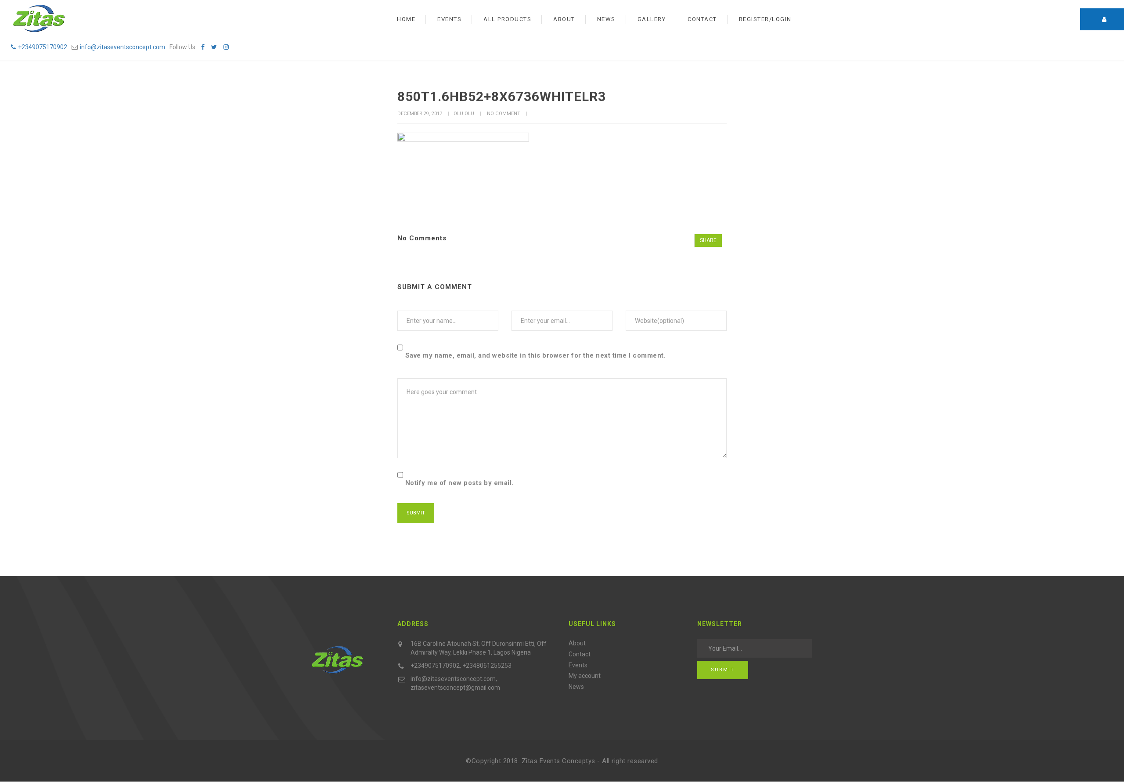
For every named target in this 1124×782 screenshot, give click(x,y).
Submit (723, 670)
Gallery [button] (652, 19)
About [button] (564, 19)
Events (578, 665)
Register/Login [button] (765, 19)
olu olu (464, 113)
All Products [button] (507, 19)
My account (585, 675)
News (576, 686)
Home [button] (406, 19)
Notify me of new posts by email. (459, 483)
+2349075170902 (42, 47)
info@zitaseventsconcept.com (122, 47)
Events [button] (449, 19)
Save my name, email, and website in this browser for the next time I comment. (535, 355)
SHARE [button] (708, 240)
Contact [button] (702, 19)
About (577, 643)
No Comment (503, 113)
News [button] (606, 19)
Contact (580, 654)
